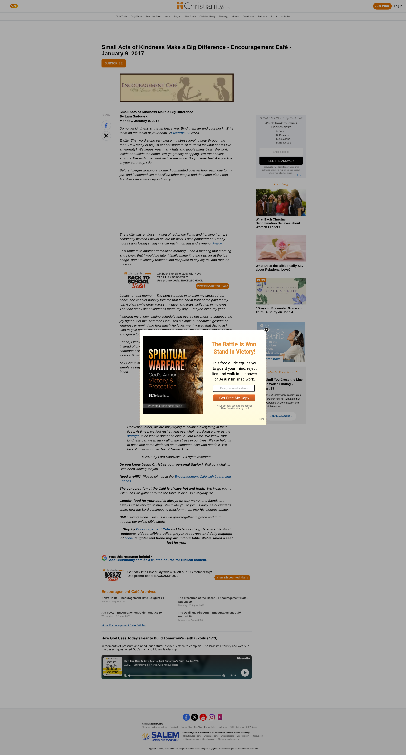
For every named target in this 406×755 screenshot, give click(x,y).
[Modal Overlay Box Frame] (203, 377)
